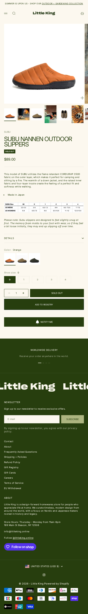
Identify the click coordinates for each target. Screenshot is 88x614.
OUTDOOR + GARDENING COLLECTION (62, 3)
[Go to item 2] (23, 114)
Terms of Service (13, 482)
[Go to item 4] (50, 114)
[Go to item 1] (10, 114)
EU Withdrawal (12, 488)
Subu (7, 131)
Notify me (47, 322)
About (7, 446)
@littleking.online (23, 537)
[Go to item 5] (64, 114)
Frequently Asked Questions (20, 451)
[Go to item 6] (77, 114)
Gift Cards (10, 472)
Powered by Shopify (56, 583)
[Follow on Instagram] (44, 575)
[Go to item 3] (37, 114)
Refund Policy (12, 462)
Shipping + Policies (15, 456)
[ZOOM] (82, 98)
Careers (8, 477)
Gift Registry (11, 467)
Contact (8, 441)
